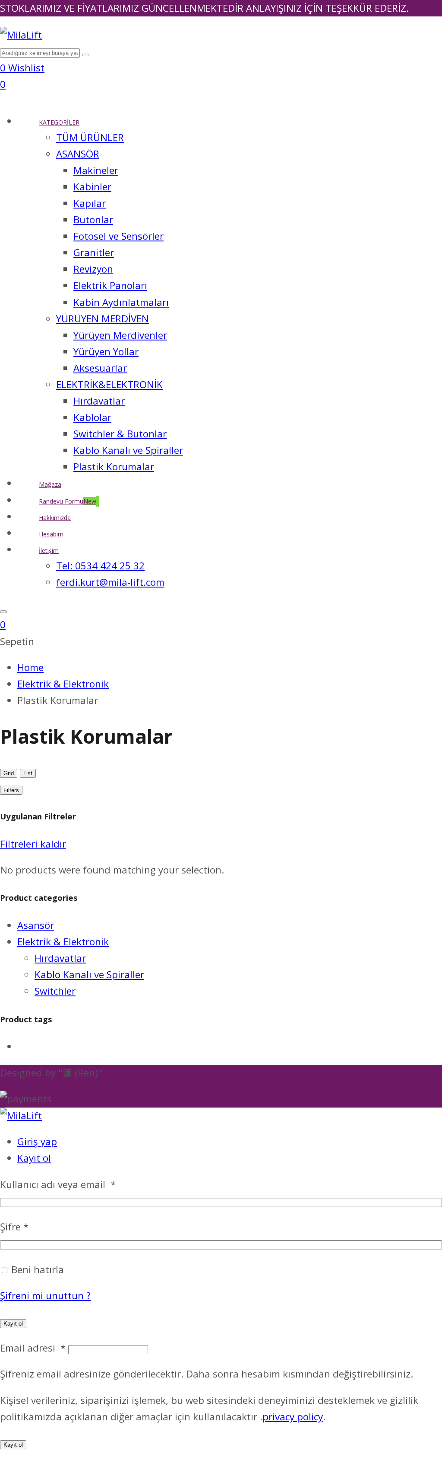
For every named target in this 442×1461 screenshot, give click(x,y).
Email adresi (33, 1348)
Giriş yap (37, 1141)
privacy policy (292, 1416)
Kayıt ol (34, 1158)
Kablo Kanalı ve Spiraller (89, 974)
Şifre (14, 1226)
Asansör (35, 925)
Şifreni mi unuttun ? (45, 1295)
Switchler (55, 991)
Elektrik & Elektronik (63, 941)
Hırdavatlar (60, 958)
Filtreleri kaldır (33, 844)
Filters (11, 790)
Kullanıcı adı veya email (58, 1184)
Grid (8, 773)
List (27, 773)
